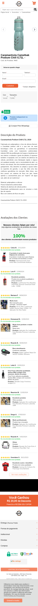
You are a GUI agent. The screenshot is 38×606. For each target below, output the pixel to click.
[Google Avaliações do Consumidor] (18, 561)
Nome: (4, 72)
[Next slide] (34, 29)
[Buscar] (35, 9)
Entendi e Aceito (13, 600)
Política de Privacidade (16, 596)
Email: (4, 78)
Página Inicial (5, 12)
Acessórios (15, 12)
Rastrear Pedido (13, 523)
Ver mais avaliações (19, 474)
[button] (17, 50)
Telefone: (27, 72)
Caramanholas (26, 12)
